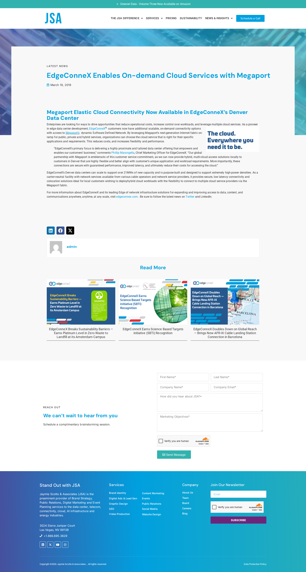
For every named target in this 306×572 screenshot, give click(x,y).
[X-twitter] (50, 545)
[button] (51, 231)
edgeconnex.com (127, 196)
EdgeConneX (97, 128)
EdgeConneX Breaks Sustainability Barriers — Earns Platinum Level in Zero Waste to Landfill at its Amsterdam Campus (81, 333)
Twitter (190, 196)
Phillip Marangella (122, 152)
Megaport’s (73, 133)
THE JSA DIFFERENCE (125, 18)
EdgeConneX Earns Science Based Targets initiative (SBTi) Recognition (153, 331)
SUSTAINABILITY (191, 18)
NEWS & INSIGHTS (217, 18)
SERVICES (152, 18)
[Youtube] (58, 545)
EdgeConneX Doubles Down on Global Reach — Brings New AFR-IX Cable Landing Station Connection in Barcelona (225, 333)
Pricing (171, 18)
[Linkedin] (43, 545)
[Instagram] (65, 545)
